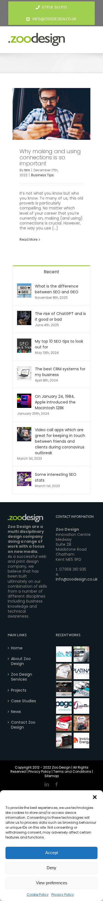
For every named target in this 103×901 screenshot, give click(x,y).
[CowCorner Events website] (64, 688)
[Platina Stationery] (64, 671)
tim (27, 170)
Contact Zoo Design (23, 725)
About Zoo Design (21, 661)
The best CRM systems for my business (60, 371)
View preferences (51, 882)
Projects (18, 690)
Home (17, 648)
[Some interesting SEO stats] (24, 474)
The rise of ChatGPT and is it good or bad (60, 316)
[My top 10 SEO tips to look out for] (24, 341)
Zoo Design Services (21, 677)
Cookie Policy (38, 894)
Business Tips (42, 175)
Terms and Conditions (72, 771)
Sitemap (51, 776)
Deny (51, 867)
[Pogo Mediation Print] (81, 688)
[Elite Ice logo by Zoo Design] (64, 654)
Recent (51, 272)
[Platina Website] (81, 654)
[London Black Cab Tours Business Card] (64, 723)
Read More (28, 239)
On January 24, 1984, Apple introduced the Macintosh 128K (55, 402)
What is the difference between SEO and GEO (56, 289)
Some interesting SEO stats (55, 477)
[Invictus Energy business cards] (64, 740)
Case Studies (23, 700)
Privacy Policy (62, 894)
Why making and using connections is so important (50, 157)
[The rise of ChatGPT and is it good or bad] (24, 313)
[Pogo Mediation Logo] (64, 706)
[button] (95, 797)
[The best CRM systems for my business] (24, 369)
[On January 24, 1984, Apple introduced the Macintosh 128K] (24, 396)
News (16, 711)
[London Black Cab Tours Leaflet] (81, 723)
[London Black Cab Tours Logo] (81, 706)
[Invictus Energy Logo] (81, 740)
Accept (51, 852)
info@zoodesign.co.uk (77, 579)
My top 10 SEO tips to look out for (59, 344)
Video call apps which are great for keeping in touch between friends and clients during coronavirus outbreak (60, 441)
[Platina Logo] (81, 671)
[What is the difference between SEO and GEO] (24, 286)
